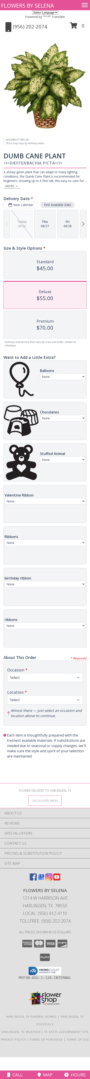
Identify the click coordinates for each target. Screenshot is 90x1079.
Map (46, 1075)
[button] (77, 27)
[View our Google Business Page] (41, 879)
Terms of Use (77, 1039)
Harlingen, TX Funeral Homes (31, 1016)
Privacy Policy (13, 1039)
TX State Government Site (66, 1032)
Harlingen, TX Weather (21, 1032)
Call (16, 1075)
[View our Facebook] (33, 879)
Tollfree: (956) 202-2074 (45, 921)
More (9, 186)
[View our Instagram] (48, 879)
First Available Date (57, 205)
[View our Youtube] (56, 879)
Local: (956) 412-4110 (45, 913)
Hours (77, 1075)
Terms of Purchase (46, 1039)
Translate (58, 17)
